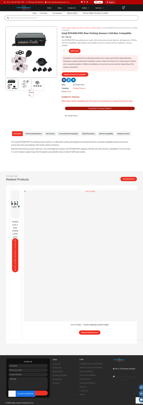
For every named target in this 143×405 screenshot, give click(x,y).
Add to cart (75, 51)
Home (49, 8)
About (60, 8)
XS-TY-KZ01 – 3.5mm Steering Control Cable (90, 325)
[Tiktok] (87, 2)
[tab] (17, 133)
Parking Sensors (96, 28)
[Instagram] (84, 2)
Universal (75, 97)
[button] (45, 13)
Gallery (84, 8)
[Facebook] (82, 2)
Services (98, 8)
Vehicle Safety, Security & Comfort (78, 28)
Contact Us (72, 8)
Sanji (69, 91)
